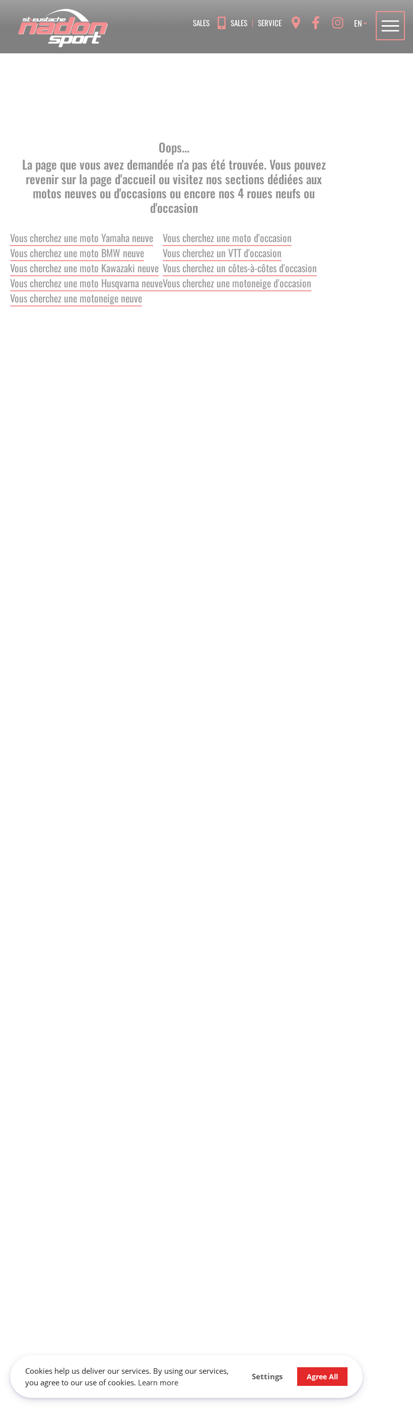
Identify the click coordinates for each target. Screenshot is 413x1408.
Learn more (158, 1382)
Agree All (322, 1376)
